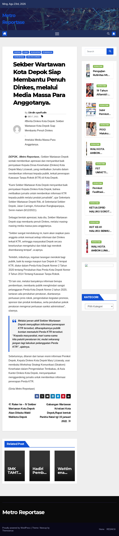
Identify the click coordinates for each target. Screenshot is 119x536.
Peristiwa (98, 66)
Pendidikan (47, 52)
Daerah (17, 52)
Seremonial (19, 57)
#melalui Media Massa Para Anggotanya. (40, 142)
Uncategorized (33, 57)
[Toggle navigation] (57, 33)
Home (101, 529)
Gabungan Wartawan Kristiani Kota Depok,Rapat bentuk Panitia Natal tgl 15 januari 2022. (55, 413)
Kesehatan (35, 52)
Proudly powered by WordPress (16, 528)
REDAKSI (111, 529)
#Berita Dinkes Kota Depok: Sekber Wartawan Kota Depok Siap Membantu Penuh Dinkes (44, 126)
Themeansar (7, 530)
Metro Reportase (23, 512)
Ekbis (25, 52)
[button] (108, 33)
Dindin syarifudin (37, 112)
